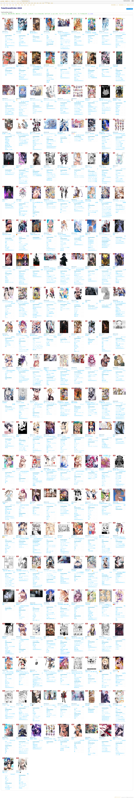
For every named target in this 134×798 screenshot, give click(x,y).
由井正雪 (59, 570)
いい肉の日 (49, 646)
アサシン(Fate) (8, 443)
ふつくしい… (104, 149)
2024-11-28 (101, 266)
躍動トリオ (62, 549)
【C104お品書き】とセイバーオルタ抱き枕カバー (64, 200)
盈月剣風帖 (104, 175)
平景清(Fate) (21, 444)
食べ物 (89, 73)
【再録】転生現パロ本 (35, 234)
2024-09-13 (18, 98)
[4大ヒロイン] (36, 461)
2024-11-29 (32, 367)
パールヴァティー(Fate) (120, 544)
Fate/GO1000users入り (23, 115)
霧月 (111, 168)
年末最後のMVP (91, 576)
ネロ (75, 472)
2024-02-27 (74, 65)
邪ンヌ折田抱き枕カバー (63, 167)
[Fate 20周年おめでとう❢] (64, 461)
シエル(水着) (21, 41)
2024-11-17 (87, 165)
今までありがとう (22, 376)
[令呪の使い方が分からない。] (105, 91)
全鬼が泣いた (21, 281)
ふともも (89, 140)
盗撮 (6, 245)
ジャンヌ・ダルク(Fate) (37, 407)
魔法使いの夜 (118, 73)
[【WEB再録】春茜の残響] (64, 595)
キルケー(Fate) (35, 312)
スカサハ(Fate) (21, 338)
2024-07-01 (115, 233)
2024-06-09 (18, 132)
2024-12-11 (32, 165)
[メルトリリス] (50, 595)
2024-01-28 (60, 367)
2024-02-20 (46, 31)
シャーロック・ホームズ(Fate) (65, 275)
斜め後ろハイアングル (9, 282)
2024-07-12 (46, 535)
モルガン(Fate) (104, 41)
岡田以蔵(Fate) (91, 71)
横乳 (103, 346)
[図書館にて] (50, 357)
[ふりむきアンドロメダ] (77, 57)
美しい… (20, 209)
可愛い (89, 39)
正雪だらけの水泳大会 (62, 369)
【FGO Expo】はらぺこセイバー (22, 133)
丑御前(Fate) (62, 276)
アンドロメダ (5, 32)
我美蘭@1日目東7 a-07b (92, 404)
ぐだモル (34, 647)
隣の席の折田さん (34, 32)
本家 (6, 41)
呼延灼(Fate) (62, 105)
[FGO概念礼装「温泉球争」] (64, 394)
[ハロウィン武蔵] (77, 293)
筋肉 (116, 278)
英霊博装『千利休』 (117, 100)
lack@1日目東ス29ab (10, 68)
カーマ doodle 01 (47, 234)
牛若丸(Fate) (62, 440)
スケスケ (103, 145)
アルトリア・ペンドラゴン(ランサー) (79, 175)
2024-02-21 (46, 401)
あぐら (117, 579)
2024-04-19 (32, 31)
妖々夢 (48, 342)
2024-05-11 (87, 602)
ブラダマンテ (5, 369)
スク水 (89, 517)
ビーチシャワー (74, 436)
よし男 (124, 269)
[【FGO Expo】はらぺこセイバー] (22, 124)
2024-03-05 (46, 65)
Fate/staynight (35, 474)
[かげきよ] (119, 562)
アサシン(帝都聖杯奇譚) (92, 77)
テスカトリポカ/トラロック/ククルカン (52, 174)
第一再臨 (6, 47)
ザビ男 (89, 114)
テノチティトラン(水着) (92, 181)
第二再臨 (89, 616)
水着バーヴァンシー (89, 469)
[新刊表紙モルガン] (64, 125)
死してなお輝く (119, 478)
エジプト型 (35, 214)
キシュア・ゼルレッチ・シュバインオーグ (107, 107)
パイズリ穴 (76, 482)
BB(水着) (34, 575)
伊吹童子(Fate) (77, 607)
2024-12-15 (101, 334)
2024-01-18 (101, 165)
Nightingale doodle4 (6, 234)
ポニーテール (49, 414)
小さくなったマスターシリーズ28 (36, 100)
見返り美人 (76, 74)
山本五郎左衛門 (80, 370)
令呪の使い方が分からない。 (105, 100)
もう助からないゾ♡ (119, 346)
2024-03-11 (60, 434)
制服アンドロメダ (20, 66)
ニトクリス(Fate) (105, 340)
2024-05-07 (60, 502)
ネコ (89, 276)
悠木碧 (75, 618)
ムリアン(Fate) (63, 243)
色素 (125, 101)
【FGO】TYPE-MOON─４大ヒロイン (64, 32)
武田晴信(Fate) (49, 172)
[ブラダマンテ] (8, 360)
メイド (34, 343)
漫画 (75, 506)
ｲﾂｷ (111, 538)
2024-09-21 (101, 98)
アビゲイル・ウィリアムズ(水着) (93, 585)
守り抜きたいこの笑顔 (9, 112)
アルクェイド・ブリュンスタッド (65, 39)
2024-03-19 (4, 98)
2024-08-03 (87, 300)
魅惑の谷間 (104, 380)
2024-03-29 (4, 199)
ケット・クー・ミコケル (92, 413)
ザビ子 (89, 112)
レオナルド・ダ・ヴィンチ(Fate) (107, 278)
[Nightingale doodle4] (8, 225)
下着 (33, 446)
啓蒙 (20, 212)
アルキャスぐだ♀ (63, 612)
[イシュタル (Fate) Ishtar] (8, 293)
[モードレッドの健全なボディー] (36, 427)
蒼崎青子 (62, 38)
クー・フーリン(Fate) (106, 548)
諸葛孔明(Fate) (104, 279)
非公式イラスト (33, 268)
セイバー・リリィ (105, 580)
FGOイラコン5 (21, 540)
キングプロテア (63, 284)
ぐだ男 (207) (30, 13)
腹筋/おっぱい (76, 351)
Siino (69, 505)
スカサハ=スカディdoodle (21, 335)
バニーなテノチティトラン (49, 570)
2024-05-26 (18, 334)
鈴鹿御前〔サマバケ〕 (106, 476)
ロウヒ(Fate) (118, 173)
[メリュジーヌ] (77, 225)
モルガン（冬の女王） (90, 133)
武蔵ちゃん (87, 234)
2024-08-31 (18, 367)
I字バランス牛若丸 (62, 436)
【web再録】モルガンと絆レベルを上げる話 (36, 638)
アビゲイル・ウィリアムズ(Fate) (24, 206)
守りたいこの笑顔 (119, 178)
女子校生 (34, 145)
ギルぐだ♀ (104, 545)
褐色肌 (48, 37)
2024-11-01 (73, 300)
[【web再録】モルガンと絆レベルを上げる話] (36, 629)
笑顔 (47, 383)
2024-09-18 (74, 367)
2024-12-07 (60, 334)
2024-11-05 (87, 233)
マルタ (20, 642)
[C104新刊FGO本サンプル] (64, 293)
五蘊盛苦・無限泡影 (64, 380)
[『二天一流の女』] (105, 158)
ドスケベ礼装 (104, 142)
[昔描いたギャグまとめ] (105, 528)
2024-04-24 (4, 300)
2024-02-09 (4, 334)
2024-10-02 (74, 434)
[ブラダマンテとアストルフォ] (91, 528)
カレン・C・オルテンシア (65, 41)
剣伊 (33, 551)
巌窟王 (17, 167)
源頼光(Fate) (21, 275)
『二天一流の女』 (103, 167)
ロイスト (82, 505)
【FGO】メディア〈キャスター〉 (22, 369)
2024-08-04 (74, 569)
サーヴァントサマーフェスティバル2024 (64, 100)
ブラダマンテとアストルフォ (91, 537)
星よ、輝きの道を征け (23, 176)
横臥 (47, 449)
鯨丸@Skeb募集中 (80, 269)
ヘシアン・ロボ (22, 447)
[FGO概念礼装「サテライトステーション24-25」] (105, 394)
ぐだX (34, 613)
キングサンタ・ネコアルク (93, 583)
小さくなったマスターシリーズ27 (50, 133)
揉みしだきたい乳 (50, 551)
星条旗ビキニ (90, 247)
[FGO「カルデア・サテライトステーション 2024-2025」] (22, 293)
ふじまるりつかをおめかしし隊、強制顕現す (38, 111)
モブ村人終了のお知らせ (9, 108)
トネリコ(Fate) (118, 142)
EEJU (28, 235)
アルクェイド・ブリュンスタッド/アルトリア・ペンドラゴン (107, 210)
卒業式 (89, 104)
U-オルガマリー (63, 107)
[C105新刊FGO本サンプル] (105, 494)
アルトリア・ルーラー (51, 450)
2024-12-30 (101, 199)
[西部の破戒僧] (77, 394)
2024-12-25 (32, 132)
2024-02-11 (73, 165)
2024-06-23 (115, 535)
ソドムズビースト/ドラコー (79, 276)
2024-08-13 (115, 98)
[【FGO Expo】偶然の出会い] (119, 528)
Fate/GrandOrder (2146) (6, 12)
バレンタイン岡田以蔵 (90, 66)
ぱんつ (48, 314)
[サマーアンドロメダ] (77, 24)
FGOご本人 (90, 41)
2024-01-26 (18, 468)
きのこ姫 (68, 471)
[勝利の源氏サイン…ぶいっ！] (22, 528)
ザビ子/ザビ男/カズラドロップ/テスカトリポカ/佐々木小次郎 (93, 174)
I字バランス (62, 442)
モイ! (117, 171)
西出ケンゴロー (80, 336)
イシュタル (7, 308)
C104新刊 (4, 402)
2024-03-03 (18, 602)
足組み (117, 212)
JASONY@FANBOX (10, 370)
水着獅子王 (21, 406)
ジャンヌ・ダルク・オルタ (38, 346)
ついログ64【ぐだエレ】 (118, 369)
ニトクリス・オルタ (105, 139)
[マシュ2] (22, 461)
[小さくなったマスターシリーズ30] (50, 91)
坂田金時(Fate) (21, 278)
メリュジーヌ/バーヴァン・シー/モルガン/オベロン (93, 172)
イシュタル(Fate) (8, 304)
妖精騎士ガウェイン (119, 273)
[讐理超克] (8, 629)
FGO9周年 (73, 570)
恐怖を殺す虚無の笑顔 (23, 211)
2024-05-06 (115, 65)
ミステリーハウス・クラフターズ (105, 268)
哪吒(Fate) (48, 374)
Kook (14, 235)
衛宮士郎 (103, 113)
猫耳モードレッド (89, 503)
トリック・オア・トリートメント (10, 237)
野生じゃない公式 (50, 42)
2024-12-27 (87, 401)
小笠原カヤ (35, 309)
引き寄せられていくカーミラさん (8, 436)
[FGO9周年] (77, 562)
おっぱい (76, 171)
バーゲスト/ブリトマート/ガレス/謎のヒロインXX (79, 112)
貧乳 (47, 409)
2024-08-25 (4, 233)
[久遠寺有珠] (119, 57)
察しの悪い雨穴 (105, 446)
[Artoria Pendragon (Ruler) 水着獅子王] (50, 427)
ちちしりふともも (91, 248)
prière (3, 200)
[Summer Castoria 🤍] (50, 528)
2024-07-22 (74, 31)
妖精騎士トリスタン (92, 376)
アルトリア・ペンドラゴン (65, 45)
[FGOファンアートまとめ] (64, 259)
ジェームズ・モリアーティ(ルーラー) (24, 579)
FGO (6, 36)
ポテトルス (95, 101)
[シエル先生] (22, 24)
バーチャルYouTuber (9, 409)
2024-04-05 (115, 367)
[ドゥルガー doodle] (8, 259)
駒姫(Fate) (118, 107)
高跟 (61, 209)
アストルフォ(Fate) (91, 548)
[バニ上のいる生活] (22, 394)
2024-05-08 (46, 132)
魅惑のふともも (22, 76)
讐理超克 (4, 638)
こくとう (55, 572)
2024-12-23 (4, 569)
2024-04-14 (87, 367)
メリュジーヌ (74, 234)
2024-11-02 (18, 233)
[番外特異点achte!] (36, 326)
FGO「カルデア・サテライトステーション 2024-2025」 (22, 301)
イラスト (20, 241)
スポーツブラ (62, 444)
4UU (14, 572)
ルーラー (20, 348)
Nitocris (100, 335)
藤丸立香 (62, 250)
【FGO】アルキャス (48, 200)
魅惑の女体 (76, 314)
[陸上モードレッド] (77, 528)
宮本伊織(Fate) (91, 243)
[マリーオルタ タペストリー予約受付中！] (119, 192)
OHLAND (110, 471)
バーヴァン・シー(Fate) (78, 106)
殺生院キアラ (76, 275)
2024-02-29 (87, 468)
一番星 (3, 503)
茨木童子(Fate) (21, 273)
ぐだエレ (48, 307)
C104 (75, 39)
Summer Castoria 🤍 (48, 537)
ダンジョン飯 (49, 145)
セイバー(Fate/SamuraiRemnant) (52, 644)
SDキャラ (117, 139)
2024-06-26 (18, 401)
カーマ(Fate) (90, 38)
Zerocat (82, 168)
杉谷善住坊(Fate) (77, 408)
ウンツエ (96, 370)
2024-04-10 (87, 502)
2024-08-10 (87, 31)
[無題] (8, 158)
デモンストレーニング (118, 402)
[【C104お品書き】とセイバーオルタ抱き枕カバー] (64, 192)
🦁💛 (3, 537)
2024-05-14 (4, 502)
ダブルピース (21, 547)
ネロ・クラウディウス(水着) (79, 481)
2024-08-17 (74, 132)
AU (14, 168)
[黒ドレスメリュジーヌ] (105, 57)
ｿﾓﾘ (69, 538)
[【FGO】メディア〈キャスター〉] (22, 360)
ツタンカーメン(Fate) (106, 275)
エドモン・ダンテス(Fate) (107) (80, 13)
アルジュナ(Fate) (22, 279)
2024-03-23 (101, 535)
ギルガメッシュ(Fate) (106, 549)
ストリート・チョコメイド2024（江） (119, 32)
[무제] (105, 562)
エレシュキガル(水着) (78, 206)
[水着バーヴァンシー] (91, 461)
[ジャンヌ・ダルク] (36, 394)
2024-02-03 (46, 233)
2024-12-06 (101, 401)
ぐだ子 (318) (24, 13)
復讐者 (17, 436)
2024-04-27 (60, 401)
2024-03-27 (18, 165)
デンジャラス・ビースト (120, 617)
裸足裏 (34, 213)
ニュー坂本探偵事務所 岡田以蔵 (36, 66)
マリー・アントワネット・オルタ (121, 206)
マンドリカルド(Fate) (51, 376)
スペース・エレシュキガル (79, 207)
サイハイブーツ (63, 210)
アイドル (6, 514)
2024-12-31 (87, 569)
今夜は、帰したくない (120, 343)
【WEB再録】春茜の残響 (63, 604)
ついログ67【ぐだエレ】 (35, 369)
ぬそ (42, 639)
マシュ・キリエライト (23, 311)
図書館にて (46, 369)
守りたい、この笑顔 (92, 108)
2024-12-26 (101, 502)
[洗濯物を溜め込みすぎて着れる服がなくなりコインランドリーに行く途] (36, 593)
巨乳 (6, 374)
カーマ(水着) (49, 239)
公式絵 (75, 348)
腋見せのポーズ (36, 415)
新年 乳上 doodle (89, 436)
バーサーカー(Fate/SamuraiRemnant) (107, 177)
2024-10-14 (32, 502)
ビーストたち (74, 369)
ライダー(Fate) (77, 76)
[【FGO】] (105, 192)
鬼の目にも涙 (21, 282)
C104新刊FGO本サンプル (63, 301)
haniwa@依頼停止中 (38, 538)
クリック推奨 (62, 111)
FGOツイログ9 (88, 167)
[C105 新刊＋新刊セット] (91, 394)
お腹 (61, 74)
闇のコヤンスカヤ (77, 282)
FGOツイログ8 (47, 167)
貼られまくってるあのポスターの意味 (10, 517)
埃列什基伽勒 (88, 200)
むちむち (6, 279)
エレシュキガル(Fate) (51, 308)
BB (33, 205)
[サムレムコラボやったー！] (105, 225)
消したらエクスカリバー (106, 108)
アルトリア (73, 167)
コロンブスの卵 (105, 514)
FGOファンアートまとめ (63, 268)
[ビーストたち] (77, 358)
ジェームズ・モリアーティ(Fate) (24, 576)
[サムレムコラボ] (36, 528)
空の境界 (34, 476)
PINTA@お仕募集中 (66, 437)
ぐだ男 (6, 104)
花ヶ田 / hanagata (25, 101)
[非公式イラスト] (36, 259)
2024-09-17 (4, 468)
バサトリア (60, 66)
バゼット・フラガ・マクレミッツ (65, 42)
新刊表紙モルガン (61, 133)
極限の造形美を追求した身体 (52, 618)
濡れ (89, 215)
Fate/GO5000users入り (9, 114)
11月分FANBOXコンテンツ (119, 503)
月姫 (20, 44)
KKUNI (13, 471)
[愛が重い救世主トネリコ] (119, 461)
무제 (100, 570)
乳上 (89, 443)
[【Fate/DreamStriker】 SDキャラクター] (119, 125)
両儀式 (61, 44)
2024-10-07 (74, 266)
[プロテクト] (105, 425)
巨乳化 (61, 142)
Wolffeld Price (40, 505)
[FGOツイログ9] (91, 158)
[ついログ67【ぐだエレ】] (36, 360)
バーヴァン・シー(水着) (120, 147)
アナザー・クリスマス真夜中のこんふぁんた (38, 585)
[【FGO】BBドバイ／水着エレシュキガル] (77, 192)
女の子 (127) (47, 13)
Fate (61, 475)
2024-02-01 (46, 165)
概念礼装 (89, 36)
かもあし (96, 538)
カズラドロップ (63, 244)
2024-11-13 (18, 300)
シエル (20, 39)
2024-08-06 (60, 199)
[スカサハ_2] (22, 494)
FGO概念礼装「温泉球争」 (64, 402)
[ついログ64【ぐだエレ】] (119, 360)
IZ (56, 168)
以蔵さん (32, 167)
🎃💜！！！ (115, 604)
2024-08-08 (60, 300)
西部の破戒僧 (74, 402)
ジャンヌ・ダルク (34, 402)
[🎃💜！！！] (119, 595)
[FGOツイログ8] (50, 158)
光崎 (28, 34)
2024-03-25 (18, 65)
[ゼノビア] (77, 326)
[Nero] (77, 461)
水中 (75, 243)
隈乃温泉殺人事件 (8, 146)
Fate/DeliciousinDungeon (51, 146)
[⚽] (77, 91)
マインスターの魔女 (119, 79)
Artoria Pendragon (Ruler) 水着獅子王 (50, 436)
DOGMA (59, 335)
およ (97, 303)
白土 (56, 505)
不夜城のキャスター (103, 369)
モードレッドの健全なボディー (36, 436)
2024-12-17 (115, 165)
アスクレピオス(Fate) (120, 241)
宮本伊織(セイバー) (36, 549)
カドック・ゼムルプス (51, 512)
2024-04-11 (4, 165)
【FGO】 (101, 200)
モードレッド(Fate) (36, 443)
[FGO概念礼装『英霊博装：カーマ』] (91, 24)
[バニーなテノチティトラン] (50, 562)
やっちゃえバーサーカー (92, 580)
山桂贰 (96, 202)
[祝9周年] (91, 326)
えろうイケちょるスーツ (37, 73)
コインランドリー (36, 611)
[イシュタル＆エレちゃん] (64, 494)
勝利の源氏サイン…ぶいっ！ (22, 537)
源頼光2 (18, 604)
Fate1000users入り (105, 245)
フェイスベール (105, 381)
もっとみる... (91, 13)
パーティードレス (36, 514)
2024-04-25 (4, 535)
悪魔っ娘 (76, 316)
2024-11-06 (115, 502)
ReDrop (96, 34)
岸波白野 (62, 248)
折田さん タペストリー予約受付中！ (50, 335)
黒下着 (6, 447)
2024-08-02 (4, 65)
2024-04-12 (32, 636)
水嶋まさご (7, 507)
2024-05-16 (115, 199)
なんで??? (35, 110)
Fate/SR (61, 577)
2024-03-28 (32, 233)
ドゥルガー (7, 275)
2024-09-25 (87, 98)
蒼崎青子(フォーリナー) (120, 311)
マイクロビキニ (22, 617)
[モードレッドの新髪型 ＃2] (105, 595)
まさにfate (7, 519)
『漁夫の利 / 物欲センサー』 (8, 570)
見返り (75, 77)
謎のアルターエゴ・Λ (51, 614)
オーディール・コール (23, 180)
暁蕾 (42, 471)
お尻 (103, 345)
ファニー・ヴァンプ (22, 108)
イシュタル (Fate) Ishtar (7, 301)
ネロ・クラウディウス (78, 474)
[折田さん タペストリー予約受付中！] (50, 326)
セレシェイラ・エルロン (65, 308)
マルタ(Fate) (19, 638)
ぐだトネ (117, 482)
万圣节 (75, 313)
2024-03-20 (46, 266)
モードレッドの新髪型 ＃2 (105, 604)
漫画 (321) (18, 13)
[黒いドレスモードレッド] (50, 394)
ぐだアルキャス (63, 548)
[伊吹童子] (77, 595)
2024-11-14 (73, 401)
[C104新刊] (8, 394)
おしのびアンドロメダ (49, 66)
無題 (3, 167)
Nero (72, 469)
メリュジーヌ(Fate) (77, 109)
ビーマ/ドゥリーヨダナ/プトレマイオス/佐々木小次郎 (52, 177)
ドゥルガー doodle (6, 268)
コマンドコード (22, 111)
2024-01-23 (60, 569)
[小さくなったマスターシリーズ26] (8, 90)
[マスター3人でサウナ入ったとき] (50, 492)
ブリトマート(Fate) (50, 373)
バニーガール (21, 409)
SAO (89, 408)
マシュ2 (18, 469)
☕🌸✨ (73, 133)
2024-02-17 (4, 266)
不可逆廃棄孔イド (50, 143)
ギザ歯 (117, 177)
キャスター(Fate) (119, 77)
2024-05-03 (60, 266)
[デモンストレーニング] (119, 391)
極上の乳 (34, 207)
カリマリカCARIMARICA (64, 34)
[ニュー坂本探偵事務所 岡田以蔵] (36, 57)
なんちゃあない (91, 74)
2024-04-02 (74, 502)
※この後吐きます (91, 76)
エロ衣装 (6, 248)
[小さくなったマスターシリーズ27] (50, 124)
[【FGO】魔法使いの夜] (119, 291)
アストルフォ (90, 546)
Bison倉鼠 (82, 236)
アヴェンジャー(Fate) (23, 181)
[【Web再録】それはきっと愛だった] (22, 562)
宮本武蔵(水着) (91, 241)
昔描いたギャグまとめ (104, 537)
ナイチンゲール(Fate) (9, 240)
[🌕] (22, 91)
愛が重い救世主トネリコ (118, 469)
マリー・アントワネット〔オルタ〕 (121, 207)
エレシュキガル (63, 509)
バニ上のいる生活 (20, 402)
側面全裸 (48, 80)
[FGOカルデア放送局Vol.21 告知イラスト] (50, 256)
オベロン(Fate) (8, 171)
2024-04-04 (74, 98)
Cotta (111, 572)
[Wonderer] (91, 91)
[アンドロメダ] (8, 24)
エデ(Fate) (104, 443)
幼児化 (6, 103)
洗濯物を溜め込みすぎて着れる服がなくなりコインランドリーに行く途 (36, 604)
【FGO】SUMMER (62, 234)
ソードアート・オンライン (10, 408)
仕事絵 (117, 108)
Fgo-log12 (60, 537)
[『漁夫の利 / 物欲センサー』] (8, 562)
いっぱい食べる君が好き (23, 142)
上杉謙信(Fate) (49, 178)
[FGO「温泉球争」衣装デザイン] (50, 461)
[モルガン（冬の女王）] (91, 125)
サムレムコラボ (33, 537)
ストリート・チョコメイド (121, 42)
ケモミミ (103, 484)
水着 (47, 69)
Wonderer (87, 100)
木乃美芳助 (7, 143)
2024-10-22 (115, 334)
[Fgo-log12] (64, 528)
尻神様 (75, 42)
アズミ (55, 303)
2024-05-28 (32, 602)
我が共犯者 (21, 174)
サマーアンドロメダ (75, 32)
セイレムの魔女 (22, 215)
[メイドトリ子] (91, 360)
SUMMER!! (101, 469)
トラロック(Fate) (50, 575)
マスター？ (115, 335)
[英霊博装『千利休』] (119, 91)
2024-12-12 (60, 165)
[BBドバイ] (36, 192)
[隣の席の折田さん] (36, 24)
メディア (20, 374)
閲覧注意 (20, 205)
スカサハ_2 (18, 503)
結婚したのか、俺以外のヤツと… (121, 339)
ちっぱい (48, 617)
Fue (14, 437)
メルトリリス (47, 604)
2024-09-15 (74, 199)
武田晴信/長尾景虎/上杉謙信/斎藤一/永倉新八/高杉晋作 (93, 175)
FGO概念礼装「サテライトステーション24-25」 (105, 402)
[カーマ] (8, 461)
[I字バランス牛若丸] (64, 427)
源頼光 (20, 608)
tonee (89, 506)
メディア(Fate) (21, 377)
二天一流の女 (104, 183)
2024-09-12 (101, 602)
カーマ (3, 469)
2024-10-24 (60, 233)
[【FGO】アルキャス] (50, 192)
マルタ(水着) (21, 650)
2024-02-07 (60, 468)
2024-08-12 (115, 266)
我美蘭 (96, 135)
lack (14, 34)
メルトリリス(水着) (50, 612)
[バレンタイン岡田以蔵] (91, 57)
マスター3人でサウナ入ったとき (50, 503)
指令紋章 (20, 112)
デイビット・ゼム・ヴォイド (52, 175)
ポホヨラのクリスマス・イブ (121, 175)
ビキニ (48, 72)
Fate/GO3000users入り (120, 418)
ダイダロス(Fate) (105, 281)
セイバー (48, 412)
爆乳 (33, 216)
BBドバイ (32, 200)
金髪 (61, 76)
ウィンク (103, 479)
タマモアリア (35, 311)
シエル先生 (18, 32)
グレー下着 (62, 443)
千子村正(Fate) (77, 111)
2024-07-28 (101, 31)
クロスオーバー (49, 136)
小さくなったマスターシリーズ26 (8, 100)
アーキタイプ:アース (64, 47)
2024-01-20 (87, 434)
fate (5, 552)
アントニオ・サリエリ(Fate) (52, 281)
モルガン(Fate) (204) (39, 13)
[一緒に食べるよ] (8, 326)
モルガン (103, 38)
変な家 (103, 441)
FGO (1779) (4, 13)
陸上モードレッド (75, 537)
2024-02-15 (4, 31)
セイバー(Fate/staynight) (106, 213)
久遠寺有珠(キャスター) (120, 74)
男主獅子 (6, 545)
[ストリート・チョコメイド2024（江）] (119, 24)
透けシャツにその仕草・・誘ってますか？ (36, 133)
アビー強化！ (19, 200)
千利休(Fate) (118, 105)
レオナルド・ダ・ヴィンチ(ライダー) (107, 276)
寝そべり (103, 485)
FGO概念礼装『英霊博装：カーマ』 (91, 32)
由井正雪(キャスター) (106, 244)
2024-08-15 (74, 535)
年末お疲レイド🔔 (89, 570)
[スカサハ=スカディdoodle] (22, 326)
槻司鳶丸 (6, 142)
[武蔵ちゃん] (91, 225)
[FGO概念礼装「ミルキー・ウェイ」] (105, 125)
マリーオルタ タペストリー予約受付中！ (119, 200)
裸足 (33, 209)
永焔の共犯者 (7, 650)
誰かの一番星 (7, 513)
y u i (111, 236)
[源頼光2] (22, 595)
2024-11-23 (60, 602)
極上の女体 (7, 247)
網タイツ (20, 417)
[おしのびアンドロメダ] (50, 57)
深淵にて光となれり (22, 214)
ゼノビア (73, 335)
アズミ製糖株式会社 (50, 313)
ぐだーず (103, 111)
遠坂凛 (103, 581)
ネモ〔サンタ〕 (63, 544)
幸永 (14, 101)
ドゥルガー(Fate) (8, 271)
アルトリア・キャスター (78, 105)
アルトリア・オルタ (64, 206)
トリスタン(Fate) (119, 146)
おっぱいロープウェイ (51, 250)
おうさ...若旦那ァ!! (8, 111)
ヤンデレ (117, 479)
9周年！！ (4, 66)
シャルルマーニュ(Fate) (64, 278)
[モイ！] (119, 158)
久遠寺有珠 (115, 66)
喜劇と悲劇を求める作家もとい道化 (121, 414)
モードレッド (49, 408)
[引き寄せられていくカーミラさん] (8, 427)
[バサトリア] (64, 57)
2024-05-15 (4, 132)
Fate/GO (75, 43)
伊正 (33, 547)
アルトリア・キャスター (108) (65, 13)
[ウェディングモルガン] (105, 24)
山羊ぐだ (34, 112)
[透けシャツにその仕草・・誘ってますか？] (36, 125)
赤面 (33, 146)
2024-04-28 (32, 266)
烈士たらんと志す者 (119, 41)
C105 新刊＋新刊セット (90, 402)
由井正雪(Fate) (118, 36)
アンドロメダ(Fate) (8, 39)
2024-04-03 (115, 132)
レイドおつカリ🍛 (34, 570)
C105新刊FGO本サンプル (104, 503)
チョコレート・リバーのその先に (10, 42)
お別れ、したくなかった (51, 140)
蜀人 (14, 538)
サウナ (48, 513)
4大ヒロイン (32, 469)
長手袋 (103, 42)
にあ (28, 404)
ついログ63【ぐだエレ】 (49, 301)
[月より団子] (36, 293)
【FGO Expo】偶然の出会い (119, 537)
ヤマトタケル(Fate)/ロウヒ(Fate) (107, 212)
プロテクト (101, 436)
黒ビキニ (76, 342)
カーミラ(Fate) (8, 440)
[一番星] (8, 494)
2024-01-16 (4, 367)
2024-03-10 (4, 434)
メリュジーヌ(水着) (119, 143)
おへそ (34, 441)
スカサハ (20, 506)
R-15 (47, 45)
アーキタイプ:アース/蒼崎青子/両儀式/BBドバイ (107, 209)
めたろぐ (110, 101)
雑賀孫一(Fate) (21, 310)
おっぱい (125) (54, 13)
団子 (6, 346)
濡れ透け (103, 349)
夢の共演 (20, 145)
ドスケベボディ (22, 481)
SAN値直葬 (21, 208)
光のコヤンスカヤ (77, 273)
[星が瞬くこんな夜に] (8, 125)
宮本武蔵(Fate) (104, 172)
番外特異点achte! (34, 335)
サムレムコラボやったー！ (105, 234)
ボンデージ (76, 308)
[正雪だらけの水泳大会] (64, 360)
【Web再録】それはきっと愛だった (22, 570)
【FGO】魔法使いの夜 (118, 301)
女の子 (75, 174)
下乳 (20, 652)
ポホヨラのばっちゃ (119, 180)
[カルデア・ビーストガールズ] (77, 256)
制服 (89, 549)
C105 (103, 509)
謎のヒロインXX (36, 610)
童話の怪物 (118, 76)
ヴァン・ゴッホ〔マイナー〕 (107, 273)
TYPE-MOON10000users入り (65, 48)
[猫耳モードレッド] (91, 494)
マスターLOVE (77, 383)
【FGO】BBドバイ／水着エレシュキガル (77, 200)
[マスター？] (119, 324)
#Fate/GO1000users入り (120, 582)
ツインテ (117, 112)
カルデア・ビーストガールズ (77, 268)
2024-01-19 (101, 233)
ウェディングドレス (105, 39)
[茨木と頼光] (22, 259)
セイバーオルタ (63, 207)
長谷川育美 (21, 109)
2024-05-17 (60, 31)
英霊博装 (117, 114)
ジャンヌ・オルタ (36, 38)
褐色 (6, 44)
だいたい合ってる (63, 381)
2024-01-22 (74, 233)
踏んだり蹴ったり (36, 620)
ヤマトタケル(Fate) (119, 38)
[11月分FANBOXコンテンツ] (119, 494)
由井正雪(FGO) (104, 247)
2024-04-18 (18, 535)
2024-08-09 (18, 199)
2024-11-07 (115, 468)
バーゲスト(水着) (119, 144)
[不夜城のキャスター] (105, 360)
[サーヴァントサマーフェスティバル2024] (64, 89)
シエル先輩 (21, 38)
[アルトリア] (77, 158)
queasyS (110, 336)
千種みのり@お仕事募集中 (51, 370)
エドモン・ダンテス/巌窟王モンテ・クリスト (93, 178)
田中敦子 (20, 381)
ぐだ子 (34, 340)
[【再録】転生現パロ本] (36, 225)
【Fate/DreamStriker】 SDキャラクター (119, 133)
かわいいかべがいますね (9, 110)
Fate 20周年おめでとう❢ (63, 469)
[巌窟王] (22, 158)
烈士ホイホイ (118, 45)
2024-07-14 (32, 98)
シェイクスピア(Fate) (120, 409)
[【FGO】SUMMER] (64, 225)
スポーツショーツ (63, 449)
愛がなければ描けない (64, 108)
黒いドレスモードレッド (49, 402)
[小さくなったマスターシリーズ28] (36, 90)
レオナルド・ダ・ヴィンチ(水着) (93, 177)
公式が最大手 (21, 77)
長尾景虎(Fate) (49, 180)
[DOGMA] (64, 326)
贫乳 (47, 549)
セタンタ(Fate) (104, 412)
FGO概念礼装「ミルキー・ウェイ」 (105, 133)
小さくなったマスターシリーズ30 (50, 100)
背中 (103, 343)
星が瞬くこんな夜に (6, 133)
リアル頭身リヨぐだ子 (64, 552)
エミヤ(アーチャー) (105, 551)
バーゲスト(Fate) (77, 140)
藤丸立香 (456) (11, 13)
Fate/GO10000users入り (9, 45)
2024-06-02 (115, 300)
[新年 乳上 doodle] (91, 427)
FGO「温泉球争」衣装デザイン (50, 469)
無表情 (20, 412)
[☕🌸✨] (77, 123)
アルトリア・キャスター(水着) (65, 73)
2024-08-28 (46, 569)
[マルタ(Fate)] (22, 629)
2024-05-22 (46, 602)
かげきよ (115, 570)
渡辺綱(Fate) (21, 276)
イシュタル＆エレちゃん (63, 503)
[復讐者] (22, 427)
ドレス (6, 310)
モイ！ (114, 167)
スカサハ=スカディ (22, 346)
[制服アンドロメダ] (22, 57)
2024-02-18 (87, 65)
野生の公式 (104, 510)
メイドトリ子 (88, 369)
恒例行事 (117, 44)
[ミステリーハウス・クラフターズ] (105, 259)
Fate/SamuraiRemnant (106, 240)
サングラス (104, 481)
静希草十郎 (7, 139)
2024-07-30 (101, 65)
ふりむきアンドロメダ (76, 66)
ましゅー (82, 404)
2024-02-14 (101, 132)
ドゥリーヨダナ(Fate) (23, 314)
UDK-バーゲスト (119, 279)
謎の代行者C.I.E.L (22, 42)
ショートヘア (104, 614)
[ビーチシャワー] (77, 427)
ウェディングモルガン (104, 32)
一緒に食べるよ (5, 335)
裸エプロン (21, 516)
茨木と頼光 (18, 268)
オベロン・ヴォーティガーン (10, 172)
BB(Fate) (89, 105)
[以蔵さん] (36, 158)
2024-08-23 (87, 199)
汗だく (48, 518)
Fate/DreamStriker (77, 104)
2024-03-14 (32, 401)
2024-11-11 (46, 98)
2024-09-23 (115, 434)
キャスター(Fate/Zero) (120, 415)
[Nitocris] (105, 326)
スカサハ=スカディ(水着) (23, 349)
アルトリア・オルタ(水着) (107, 577)
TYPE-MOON (35, 479)
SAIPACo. (123, 135)
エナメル (76, 310)
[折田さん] (91, 259)
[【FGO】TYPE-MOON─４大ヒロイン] (64, 22)
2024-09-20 (18, 31)
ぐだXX (34, 614)
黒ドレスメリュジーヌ (104, 66)
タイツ (6, 317)
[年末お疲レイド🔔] (91, 562)
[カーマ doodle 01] (50, 225)
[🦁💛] (8, 528)
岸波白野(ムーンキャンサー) (93, 109)
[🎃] (22, 225)
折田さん (34, 39)
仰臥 (33, 148)
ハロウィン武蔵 (74, 301)
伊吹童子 (73, 604)
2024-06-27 (87, 132)
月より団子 (32, 301)
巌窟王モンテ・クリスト (23, 177)
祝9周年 (87, 335)
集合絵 (61, 110)
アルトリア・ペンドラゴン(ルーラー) (52, 443)
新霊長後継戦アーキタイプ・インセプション (93, 106)
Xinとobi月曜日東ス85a (38, 202)
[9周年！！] (8, 57)
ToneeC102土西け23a (52, 404)
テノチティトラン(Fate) (92, 180)
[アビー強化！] (22, 192)
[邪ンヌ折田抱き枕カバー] (64, 158)
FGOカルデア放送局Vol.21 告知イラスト (50, 268)
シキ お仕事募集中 (80, 572)
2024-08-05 (32, 65)
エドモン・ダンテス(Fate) (120, 238)
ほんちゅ (27, 269)
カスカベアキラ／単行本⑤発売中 (50, 269)
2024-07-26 (60, 65)
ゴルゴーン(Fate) (22, 449)
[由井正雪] (64, 559)
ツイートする (129, 8)
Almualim (13, 303)
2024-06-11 (60, 535)
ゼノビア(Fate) (77, 340)
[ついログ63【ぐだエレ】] (50, 293)
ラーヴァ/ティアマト (64, 282)
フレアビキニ (62, 383)
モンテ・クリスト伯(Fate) (24, 171)
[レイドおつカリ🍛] (36, 562)
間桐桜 (103, 583)
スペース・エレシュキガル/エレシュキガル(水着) (107, 206)
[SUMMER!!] (105, 461)
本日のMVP (35, 582)
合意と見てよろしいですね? (38, 143)
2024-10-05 (4, 602)
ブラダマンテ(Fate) (8, 371)
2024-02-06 (46, 300)
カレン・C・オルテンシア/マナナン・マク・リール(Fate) (107, 207)
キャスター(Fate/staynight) (107, 215)
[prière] (8, 192)
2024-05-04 (18, 569)
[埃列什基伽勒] (91, 192)
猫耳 (89, 519)
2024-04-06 (101, 569)
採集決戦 (34, 583)
